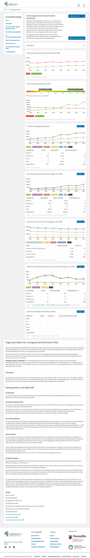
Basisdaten (9, 23)
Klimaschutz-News (55, 544)
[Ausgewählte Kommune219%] (84, 91)
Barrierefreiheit (66, 556)
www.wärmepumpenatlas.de (61, 305)
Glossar (33, 544)
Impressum (76, 556)
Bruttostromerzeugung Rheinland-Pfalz (13, 27)
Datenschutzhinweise (54, 556)
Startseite (37, 556)
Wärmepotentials (69, 479)
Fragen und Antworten (38, 547)
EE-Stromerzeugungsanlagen (13, 36)
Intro (7, 20)
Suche (52, 535)
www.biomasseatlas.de (37, 305)
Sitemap (83, 556)
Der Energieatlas (36, 532)
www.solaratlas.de (48, 305)
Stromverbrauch (10, 43)
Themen (53, 532)
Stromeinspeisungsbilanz (13, 32)
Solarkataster (54, 541)
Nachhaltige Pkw (11, 52)
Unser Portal (35, 535)
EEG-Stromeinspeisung (12, 40)
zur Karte (80, 126)
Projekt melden (36, 538)
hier (19, 364)
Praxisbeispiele (54, 547)
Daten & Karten (54, 538)
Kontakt (43, 556)
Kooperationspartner (37, 541)
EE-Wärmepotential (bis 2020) (13, 47)
